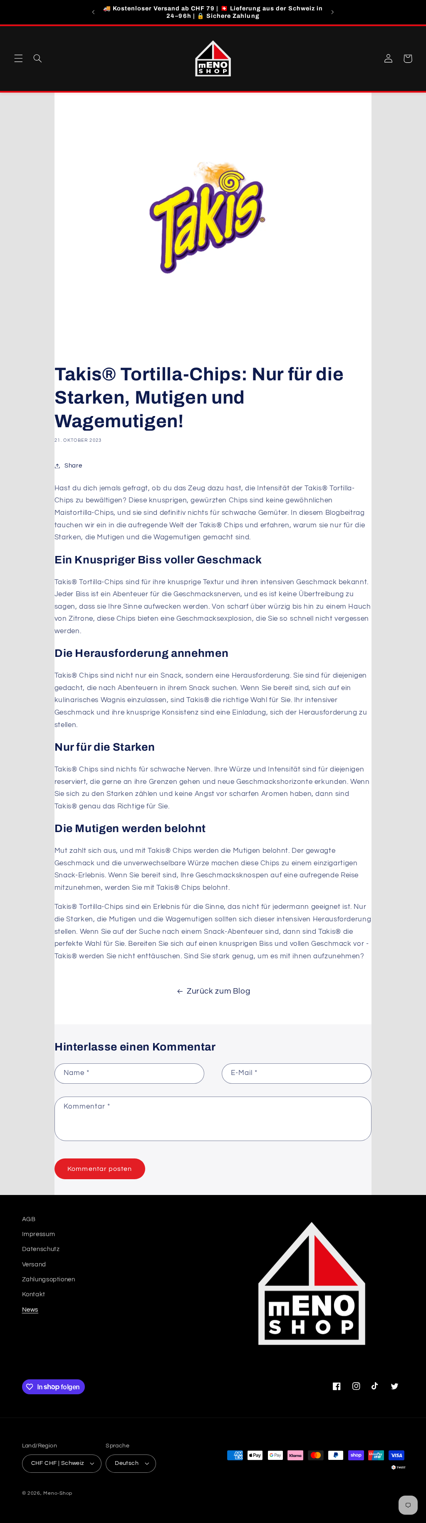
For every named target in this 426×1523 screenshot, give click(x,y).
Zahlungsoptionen (48, 1279)
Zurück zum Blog (218, 991)
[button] (18, 58)
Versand (34, 1264)
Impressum (38, 1234)
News (30, 1310)
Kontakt (33, 1294)
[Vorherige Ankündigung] (93, 12)
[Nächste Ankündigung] (332, 12)
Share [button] (73, 466)
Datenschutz (41, 1249)
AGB (29, 1219)
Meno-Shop (57, 1493)
